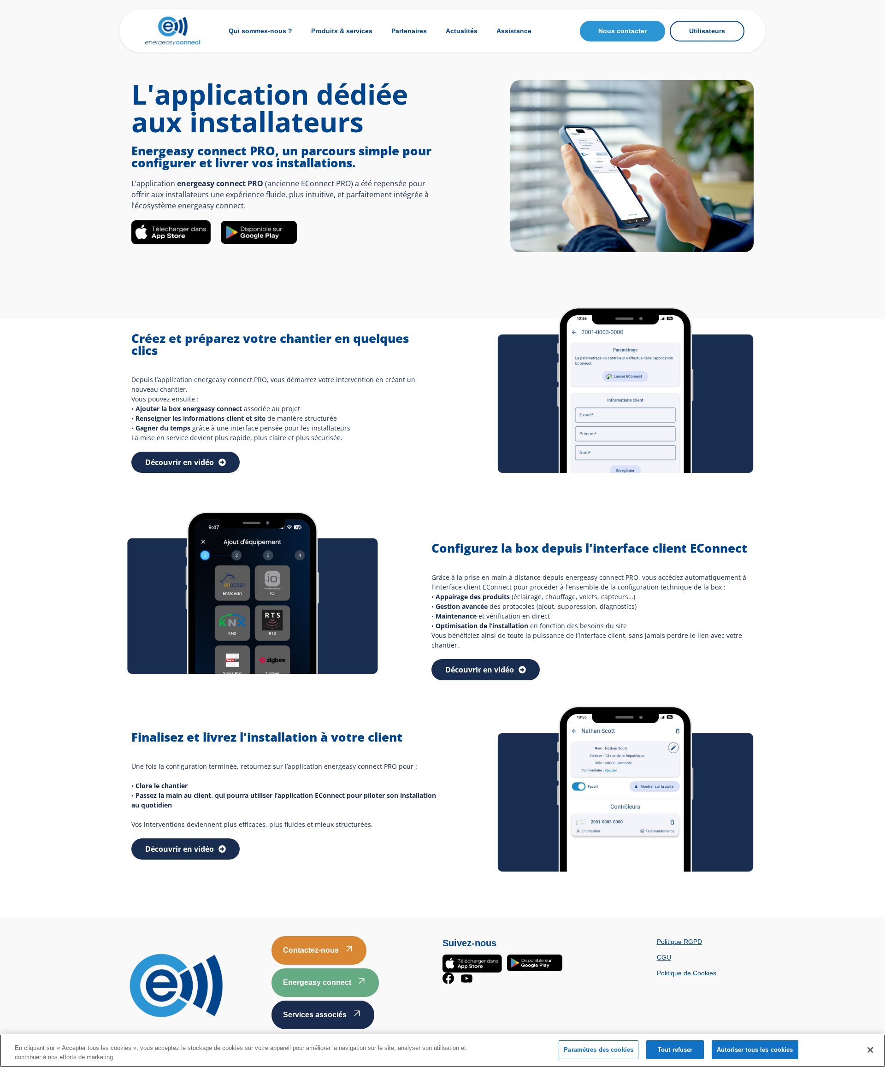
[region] (442, 1050)
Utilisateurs (707, 31)
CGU (664, 957)
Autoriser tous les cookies (755, 1049)
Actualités (462, 31)
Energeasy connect (317, 982)
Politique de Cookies (686, 973)
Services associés (315, 1015)
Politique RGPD (679, 941)
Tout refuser (675, 1049)
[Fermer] (870, 1050)
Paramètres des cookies (598, 1049)
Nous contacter (622, 31)
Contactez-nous (311, 950)
